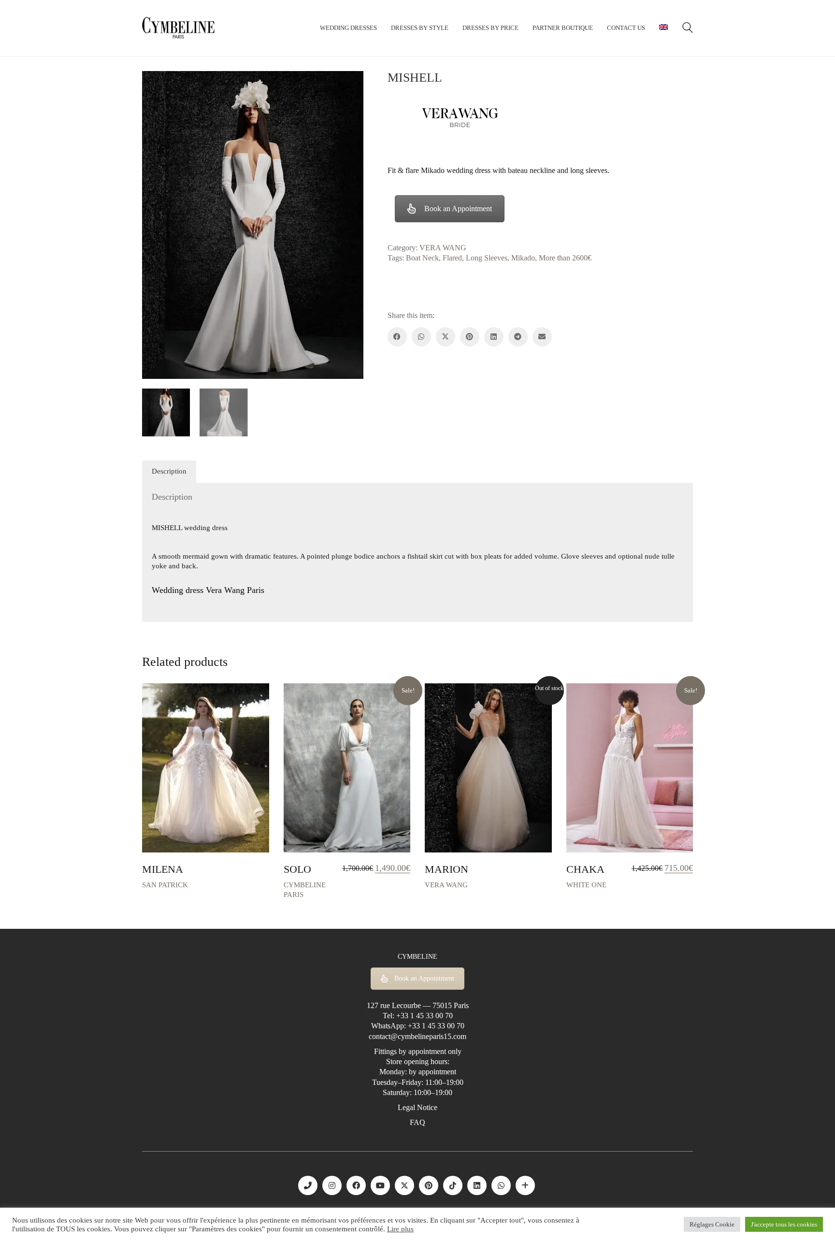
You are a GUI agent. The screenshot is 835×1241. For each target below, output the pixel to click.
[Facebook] (397, 336)
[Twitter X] (445, 336)
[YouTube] (380, 1185)
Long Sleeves (486, 258)
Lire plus (400, 1229)
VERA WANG (442, 248)
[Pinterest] (469, 336)
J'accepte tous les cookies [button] (784, 1224)
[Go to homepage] (178, 28)
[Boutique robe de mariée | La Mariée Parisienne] (525, 1185)
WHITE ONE (586, 885)
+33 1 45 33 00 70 (424, 1015)
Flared (452, 258)
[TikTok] (452, 1185)
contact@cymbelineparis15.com (417, 1036)
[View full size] (154, 86)
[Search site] (687, 29)
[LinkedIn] (494, 336)
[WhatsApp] (421, 336)
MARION (446, 869)
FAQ (417, 1122)
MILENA (162, 869)
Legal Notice (417, 1107)
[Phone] (307, 1185)
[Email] (542, 336)
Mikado (523, 258)
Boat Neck (422, 258)
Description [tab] (169, 471)
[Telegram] (518, 336)
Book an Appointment (458, 208)
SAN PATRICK (165, 885)
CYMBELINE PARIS (305, 889)
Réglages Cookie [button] (712, 1224)
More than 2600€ (565, 258)
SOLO (297, 869)
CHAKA (585, 869)
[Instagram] (332, 1185)
